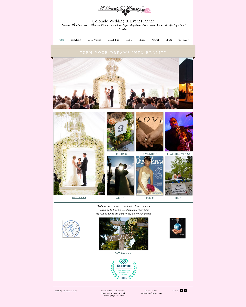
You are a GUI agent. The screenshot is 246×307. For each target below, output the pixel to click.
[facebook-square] (181, 290)
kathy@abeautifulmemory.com (151, 293)
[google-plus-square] (185, 290)
